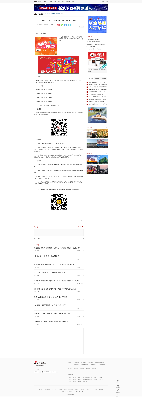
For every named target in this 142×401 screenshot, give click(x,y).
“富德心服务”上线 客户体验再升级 (46, 256)
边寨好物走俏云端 (91, 46)
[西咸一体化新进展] (92, 139)
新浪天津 (85, 377)
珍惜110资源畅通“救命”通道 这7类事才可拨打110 (51, 297)
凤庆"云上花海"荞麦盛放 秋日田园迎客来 (96, 44)
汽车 (73, 1)
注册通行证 (95, 389)
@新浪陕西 (76, 362)
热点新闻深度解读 (94, 69)
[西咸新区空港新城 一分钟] (92, 155)
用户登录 (102, 1)
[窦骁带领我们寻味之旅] (102, 165)
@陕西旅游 (83, 362)
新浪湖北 (69, 379)
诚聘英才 (94, 368)
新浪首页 (40, 1)
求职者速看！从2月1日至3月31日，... (97, 99)
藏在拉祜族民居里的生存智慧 (93, 41)
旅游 (59, 1)
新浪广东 (90, 377)
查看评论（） (81, 226)
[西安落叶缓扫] (102, 129)
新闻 (51, 1)
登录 (35, 238)
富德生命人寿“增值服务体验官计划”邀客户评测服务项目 (54, 264)
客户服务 (71, 389)
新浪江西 (69, 381)
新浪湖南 (74, 379)
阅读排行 (91, 78)
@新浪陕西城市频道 (99, 362)
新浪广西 (85, 381)
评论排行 (97, 78)
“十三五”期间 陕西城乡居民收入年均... (98, 96)
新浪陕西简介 (47, 389)
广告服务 (82, 368)
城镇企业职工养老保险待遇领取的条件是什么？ (51, 322)
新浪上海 (80, 377)
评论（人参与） (52, 24)
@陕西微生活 (93, 364)
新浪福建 (100, 377)
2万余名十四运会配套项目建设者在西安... (98, 87)
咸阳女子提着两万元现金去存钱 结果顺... (98, 104)
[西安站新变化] (92, 129)
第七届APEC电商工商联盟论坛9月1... (97, 101)
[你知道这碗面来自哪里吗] (92, 165)
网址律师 (82, 389)
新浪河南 (74, 377)
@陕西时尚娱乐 (84, 364)
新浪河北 (80, 379)
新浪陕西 (45, 1)
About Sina (54, 389)
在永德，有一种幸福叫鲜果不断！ (94, 49)
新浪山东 (80, 381)
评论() (78, 250)
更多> (107, 127)
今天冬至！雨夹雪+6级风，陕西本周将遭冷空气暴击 (53, 313)
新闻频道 (53, 13)
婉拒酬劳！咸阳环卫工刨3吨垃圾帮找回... (98, 84)
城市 (55, 1)
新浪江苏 (95, 379)
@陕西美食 (90, 362)
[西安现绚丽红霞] (102, 139)
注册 (107, 1)
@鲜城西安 (76, 364)
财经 (63, 1)
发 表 (83, 238)
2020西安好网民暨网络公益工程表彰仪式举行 (50, 305)
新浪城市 (69, 377)
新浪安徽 (90, 379)
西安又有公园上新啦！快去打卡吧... (97, 82)
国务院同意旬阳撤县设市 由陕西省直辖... (98, 89)
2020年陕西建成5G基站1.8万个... (96, 94)
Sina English (88, 389)
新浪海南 (74, 381)
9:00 (53, 371)
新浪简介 (41, 389)
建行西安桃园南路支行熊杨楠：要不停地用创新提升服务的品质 (57, 281)
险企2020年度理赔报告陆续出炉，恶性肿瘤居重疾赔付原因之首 (57, 248)
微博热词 (104, 78)
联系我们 (76, 368)
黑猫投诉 (68, 1)
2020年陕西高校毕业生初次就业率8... (97, 91)
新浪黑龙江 (101, 379)
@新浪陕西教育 (101, 364)
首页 (36, 371)
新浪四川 (95, 377)
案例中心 (88, 368)
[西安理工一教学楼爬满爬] (102, 155)
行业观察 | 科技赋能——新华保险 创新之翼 (49, 272)
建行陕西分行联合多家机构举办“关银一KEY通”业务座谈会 (55, 289)
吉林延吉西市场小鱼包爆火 (93, 39)
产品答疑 (101, 389)
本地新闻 (58, 13)
